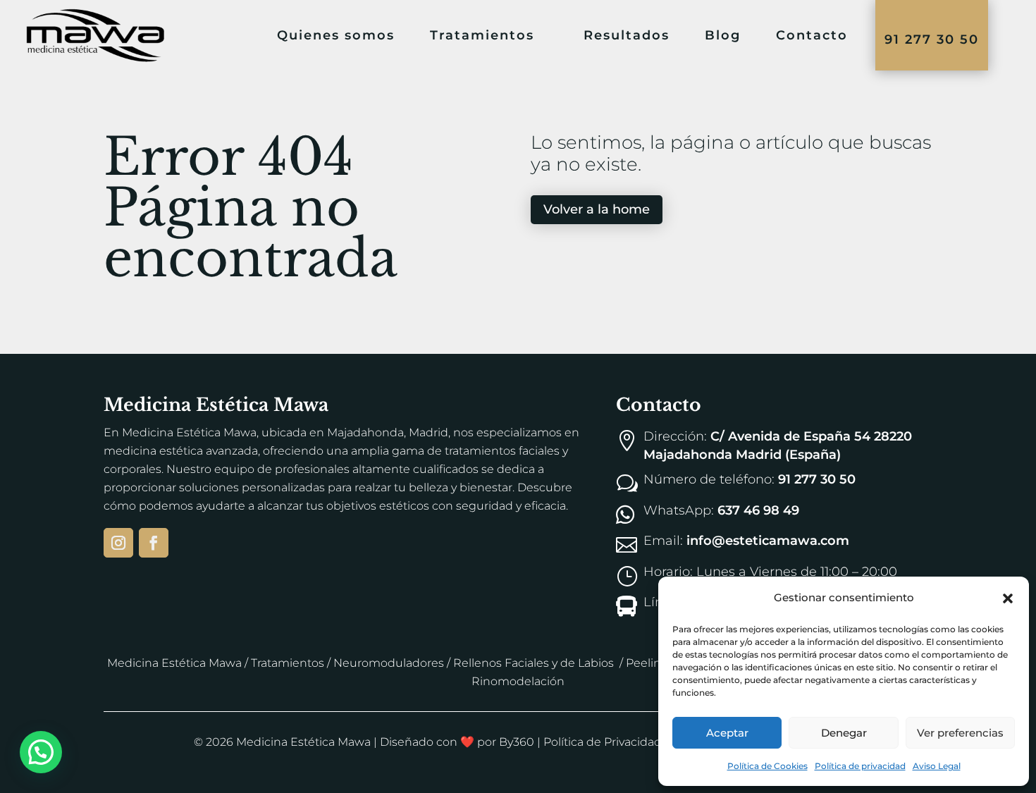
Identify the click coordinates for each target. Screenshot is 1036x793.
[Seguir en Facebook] (153, 543)
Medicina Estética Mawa (174, 663)
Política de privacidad (860, 766)
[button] (1008, 598)
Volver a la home (596, 209)
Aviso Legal (937, 766)
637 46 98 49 (758, 510)
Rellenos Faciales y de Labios (533, 663)
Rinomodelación (518, 681)
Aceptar (727, 732)
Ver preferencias (960, 732)
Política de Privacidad (602, 742)
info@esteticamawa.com (767, 540)
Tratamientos (287, 663)
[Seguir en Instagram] (118, 543)
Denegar (844, 732)
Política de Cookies (767, 766)
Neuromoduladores (388, 663)
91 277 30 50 (931, 39)
